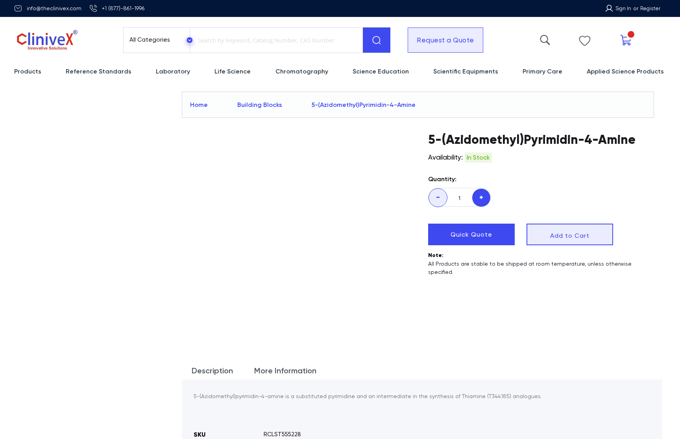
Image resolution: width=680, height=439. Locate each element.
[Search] (376, 40)
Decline (606, 411)
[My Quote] (626, 40)
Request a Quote (445, 40)
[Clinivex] (61, 40)
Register (650, 8)
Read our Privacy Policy (594, 426)
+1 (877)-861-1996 (123, 8)
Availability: (445, 157)
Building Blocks (259, 104)
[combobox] (275, 40)
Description (212, 351)
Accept (579, 411)
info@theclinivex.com (54, 8)
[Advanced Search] (545, 38)
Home (199, 104)
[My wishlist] (585, 39)
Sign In (623, 8)
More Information (285, 351)
